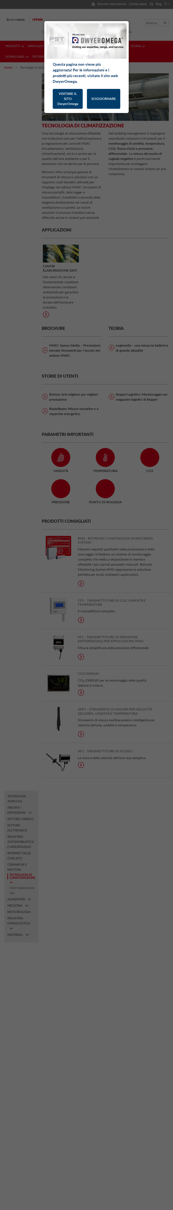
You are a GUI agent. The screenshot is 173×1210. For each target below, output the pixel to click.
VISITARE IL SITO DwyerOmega (67, 99)
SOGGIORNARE (103, 99)
